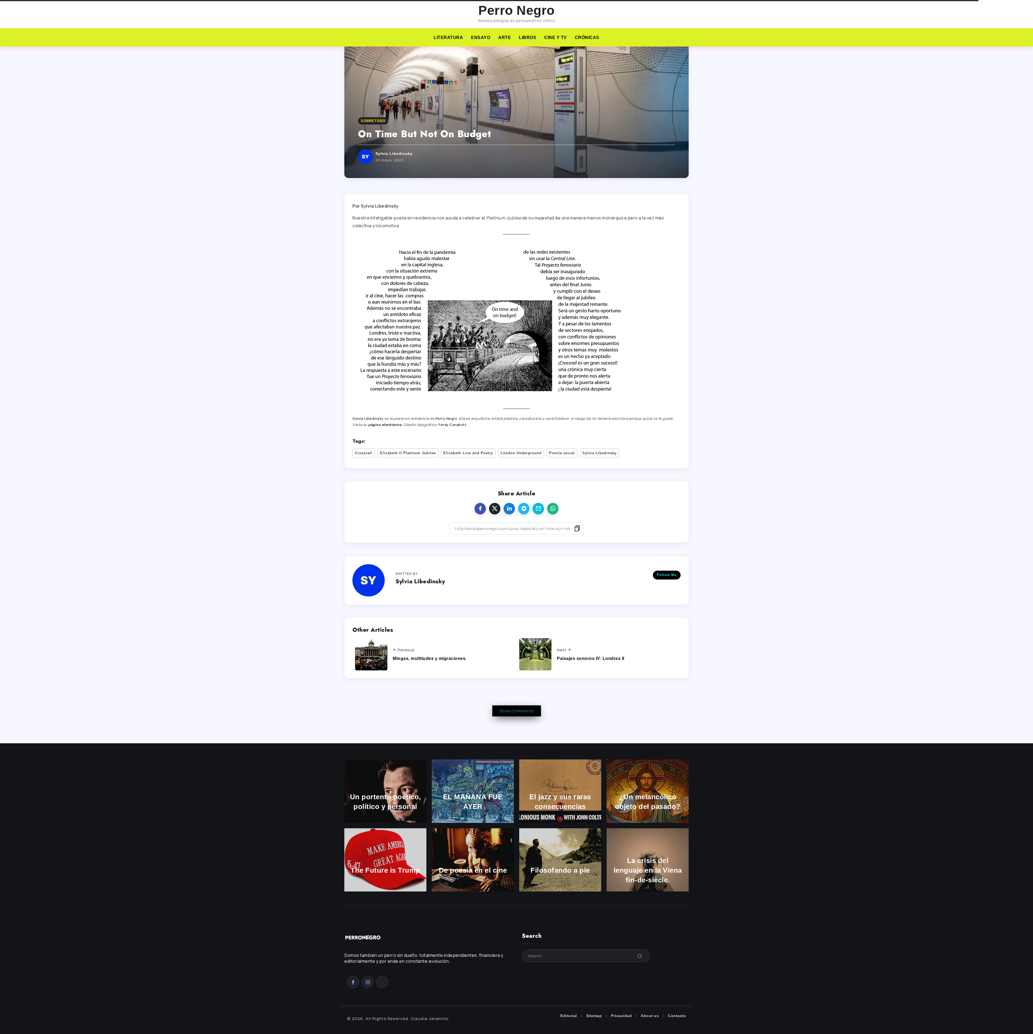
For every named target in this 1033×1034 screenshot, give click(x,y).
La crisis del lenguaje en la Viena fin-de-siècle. (648, 870)
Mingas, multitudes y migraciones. (430, 658)
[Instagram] (367, 982)
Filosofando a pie (560, 870)
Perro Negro (516, 10)
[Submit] (640, 956)
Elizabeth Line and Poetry (468, 453)
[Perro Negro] (363, 937)
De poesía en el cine (473, 870)
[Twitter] (382, 982)
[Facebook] (353, 982)
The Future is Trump (385, 870)
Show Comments (516, 710)
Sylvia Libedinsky (394, 153)
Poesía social (562, 453)
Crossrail (363, 453)
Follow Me (667, 575)
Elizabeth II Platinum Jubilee (408, 453)
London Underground (521, 453)
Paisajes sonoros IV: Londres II (590, 658)
